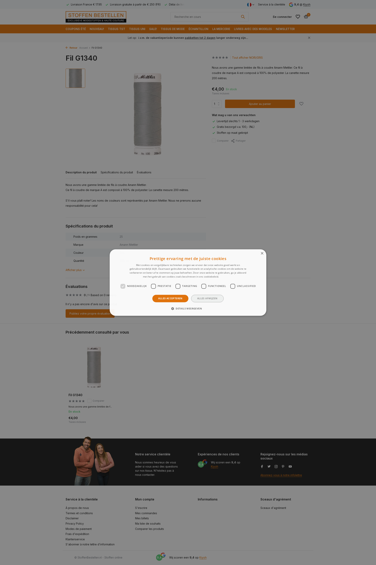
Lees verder (226, 276)
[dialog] (188, 282)
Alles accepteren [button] (170, 298)
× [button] (261, 253)
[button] (188, 308)
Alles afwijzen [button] (207, 298)
